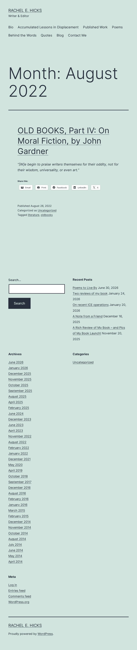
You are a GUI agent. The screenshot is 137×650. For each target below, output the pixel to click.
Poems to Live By (85, 288)
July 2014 (15, 544)
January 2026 (18, 368)
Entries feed (16, 590)
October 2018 (18, 476)
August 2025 (17, 396)
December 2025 (19, 373)
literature (33, 214)
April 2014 (15, 561)
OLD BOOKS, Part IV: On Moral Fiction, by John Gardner (63, 141)
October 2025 (18, 385)
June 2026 (15, 362)
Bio (10, 27)
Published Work (95, 27)
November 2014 (19, 527)
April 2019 (15, 470)
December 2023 (19, 419)
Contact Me (77, 35)
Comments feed (19, 596)
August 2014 (17, 539)
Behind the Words (22, 35)
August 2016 (17, 493)
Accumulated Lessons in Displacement (48, 27)
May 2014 (15, 556)
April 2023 (15, 430)
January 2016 (17, 504)
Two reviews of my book (90, 293)
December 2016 (19, 487)
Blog (60, 35)
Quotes (46, 35)
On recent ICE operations (91, 304)
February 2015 (18, 516)
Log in (12, 585)
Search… (14, 280)
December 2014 (19, 522)
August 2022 (17, 442)
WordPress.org (18, 602)
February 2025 (18, 408)
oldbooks (47, 214)
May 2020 (15, 464)
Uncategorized (47, 210)
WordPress (45, 634)
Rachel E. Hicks (25, 10)
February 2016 (18, 499)
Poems (117, 27)
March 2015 (16, 510)
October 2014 (18, 533)
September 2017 (19, 482)
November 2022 (19, 436)
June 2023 (15, 425)
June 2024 (16, 413)
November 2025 (19, 379)
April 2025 (15, 402)
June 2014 (15, 550)
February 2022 (18, 448)
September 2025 (20, 390)
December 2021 (19, 459)
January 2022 (18, 453)
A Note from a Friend (88, 316)
